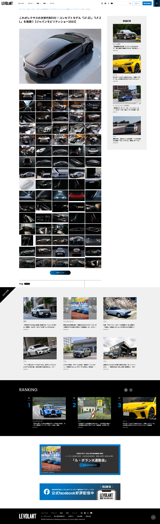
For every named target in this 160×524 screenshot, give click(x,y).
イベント (52, 3)
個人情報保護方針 (59, 516)
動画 (38, 3)
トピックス (21, 3)
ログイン (137, 3)
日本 (29, 9)
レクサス (33, 9)
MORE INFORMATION (90, 465)
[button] (131, 390)
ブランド (30, 3)
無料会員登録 (147, 3)
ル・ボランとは (46, 516)
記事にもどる (60, 273)
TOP (20, 9)
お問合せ (71, 516)
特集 (44, 3)
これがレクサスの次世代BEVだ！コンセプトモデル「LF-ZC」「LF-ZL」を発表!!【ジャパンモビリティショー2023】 (60, 9)
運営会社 (88, 516)
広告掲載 (79, 516)
